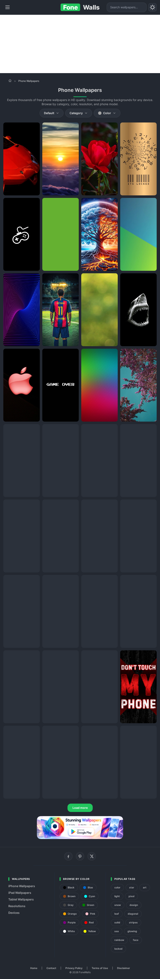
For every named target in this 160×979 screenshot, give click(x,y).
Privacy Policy (73, 968)
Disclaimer (123, 968)
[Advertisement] (80, 44)
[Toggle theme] (152, 7)
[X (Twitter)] (92, 856)
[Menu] (7, 7)
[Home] (10, 80)
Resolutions (16, 906)
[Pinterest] (80, 856)
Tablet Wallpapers (21, 899)
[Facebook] (68, 856)
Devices (14, 912)
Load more (80, 807)
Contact (51, 968)
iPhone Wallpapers (21, 886)
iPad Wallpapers (19, 892)
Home (33, 968)
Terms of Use (100, 968)
